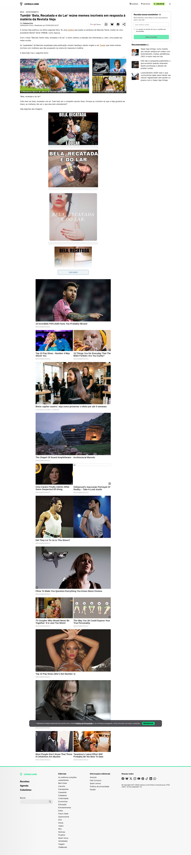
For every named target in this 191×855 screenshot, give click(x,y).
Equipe (93, 789)
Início (22, 12)
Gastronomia (63, 817)
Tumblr (103, 45)
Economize (63, 801)
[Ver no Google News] (95, 24)
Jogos (60, 826)
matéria (71, 30)
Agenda (135, 4)
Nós (60, 829)
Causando (62, 792)
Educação (62, 804)
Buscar (23, 798)
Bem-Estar (62, 783)
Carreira (61, 786)
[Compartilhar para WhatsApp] (106, 24)
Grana (60, 823)
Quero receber (151, 37)
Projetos (61, 835)
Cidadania (62, 795)
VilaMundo (62, 847)
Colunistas (25, 790)
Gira (60, 820)
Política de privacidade (99, 786)
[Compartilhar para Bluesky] (112, 24)
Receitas (146, 4)
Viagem (61, 844)
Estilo (60, 811)
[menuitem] (36, 782)
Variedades (63, 841)
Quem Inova (63, 838)
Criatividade (63, 798)
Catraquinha (63, 789)
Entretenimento (32, 12)
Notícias (61, 832)
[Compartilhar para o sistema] (124, 24)
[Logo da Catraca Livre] (29, 4)
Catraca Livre (28, 23)
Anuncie (160, 4)
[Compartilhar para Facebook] (118, 24)
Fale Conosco (95, 780)
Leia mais (73, 272)
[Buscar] (50, 801)
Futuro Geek (63, 814)
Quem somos (95, 783)
